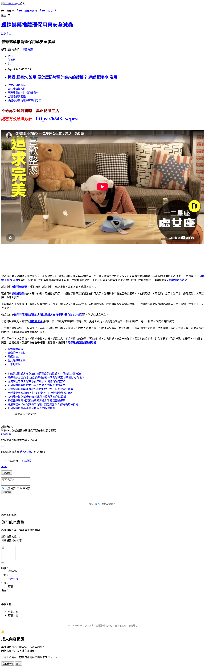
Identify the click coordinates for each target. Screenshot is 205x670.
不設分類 (27, 49)
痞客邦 (24, 451)
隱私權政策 (120, 625)
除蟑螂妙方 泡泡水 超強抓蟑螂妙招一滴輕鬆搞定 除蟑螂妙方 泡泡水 (46, 377)
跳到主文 (6, 33)
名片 (10, 63)
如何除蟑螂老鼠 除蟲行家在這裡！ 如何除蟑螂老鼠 (36, 385)
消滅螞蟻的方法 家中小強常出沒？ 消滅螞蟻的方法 (36, 381)
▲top (4, 466)
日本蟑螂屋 (14, 364)
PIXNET (78, 625)
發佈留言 (7, 492)
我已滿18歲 (8, 663)
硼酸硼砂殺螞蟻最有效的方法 (24, 100)
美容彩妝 (26, 460)
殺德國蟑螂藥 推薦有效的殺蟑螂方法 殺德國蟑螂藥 (36, 400)
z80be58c (6, 433)
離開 (18, 663)
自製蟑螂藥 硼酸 (17, 96)
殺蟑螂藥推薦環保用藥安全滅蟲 (37, 25)
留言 (30, 451)
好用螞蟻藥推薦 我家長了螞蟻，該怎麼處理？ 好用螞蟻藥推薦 (43, 404)
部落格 (11, 59)
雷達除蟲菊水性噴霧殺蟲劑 (23, 92)
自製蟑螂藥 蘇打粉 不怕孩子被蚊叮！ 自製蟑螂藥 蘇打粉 (40, 392)
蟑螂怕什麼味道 (17, 352)
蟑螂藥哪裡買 (15, 349)
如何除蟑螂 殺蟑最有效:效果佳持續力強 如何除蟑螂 (37, 396)
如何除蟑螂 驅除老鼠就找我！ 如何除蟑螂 (31, 408)
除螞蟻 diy (13, 356)
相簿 (10, 56)
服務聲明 (133, 625)
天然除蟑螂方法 (17, 88)
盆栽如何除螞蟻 (17, 85)
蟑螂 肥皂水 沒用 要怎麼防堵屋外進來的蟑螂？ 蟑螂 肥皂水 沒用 (62, 77)
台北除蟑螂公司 (17, 360)
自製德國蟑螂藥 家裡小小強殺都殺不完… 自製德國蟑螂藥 (40, 389)
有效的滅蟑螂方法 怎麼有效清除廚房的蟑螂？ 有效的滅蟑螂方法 (44, 373)
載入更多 (7, 472)
